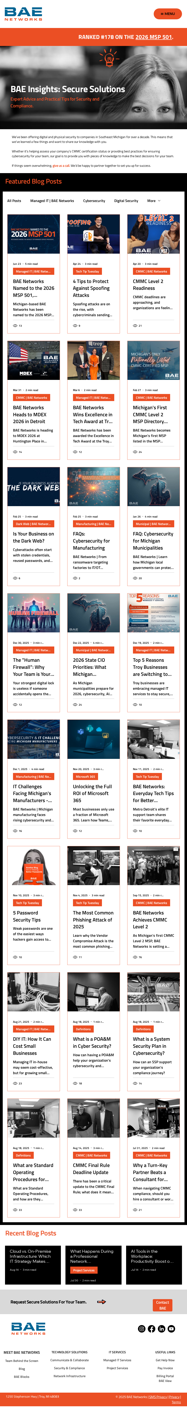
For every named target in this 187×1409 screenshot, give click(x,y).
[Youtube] (171, 1329)
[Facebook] (151, 1329)
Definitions (83, 1029)
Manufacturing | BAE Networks (95, 523)
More (151, 200)
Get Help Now (165, 1360)
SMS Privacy (158, 1396)
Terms (176, 1402)
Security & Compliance (69, 1368)
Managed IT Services (117, 1360)
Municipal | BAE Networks (153, 523)
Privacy (174, 1396)
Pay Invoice (165, 1368)
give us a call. (61, 165)
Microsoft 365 (85, 776)
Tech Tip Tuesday (87, 271)
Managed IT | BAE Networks (52, 200)
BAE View (165, 1380)
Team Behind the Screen (21, 1360)
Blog (22, 1368)
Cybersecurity (94, 200)
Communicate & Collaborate (69, 1360)
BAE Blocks (21, 1376)
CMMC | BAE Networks (151, 271)
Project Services (84, 1270)
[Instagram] (141, 1329)
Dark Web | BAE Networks (34, 523)
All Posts (14, 200)
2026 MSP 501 (153, 37)
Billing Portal (165, 1376)
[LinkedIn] (161, 1329)
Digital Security (126, 200)
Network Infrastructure (70, 1376)
